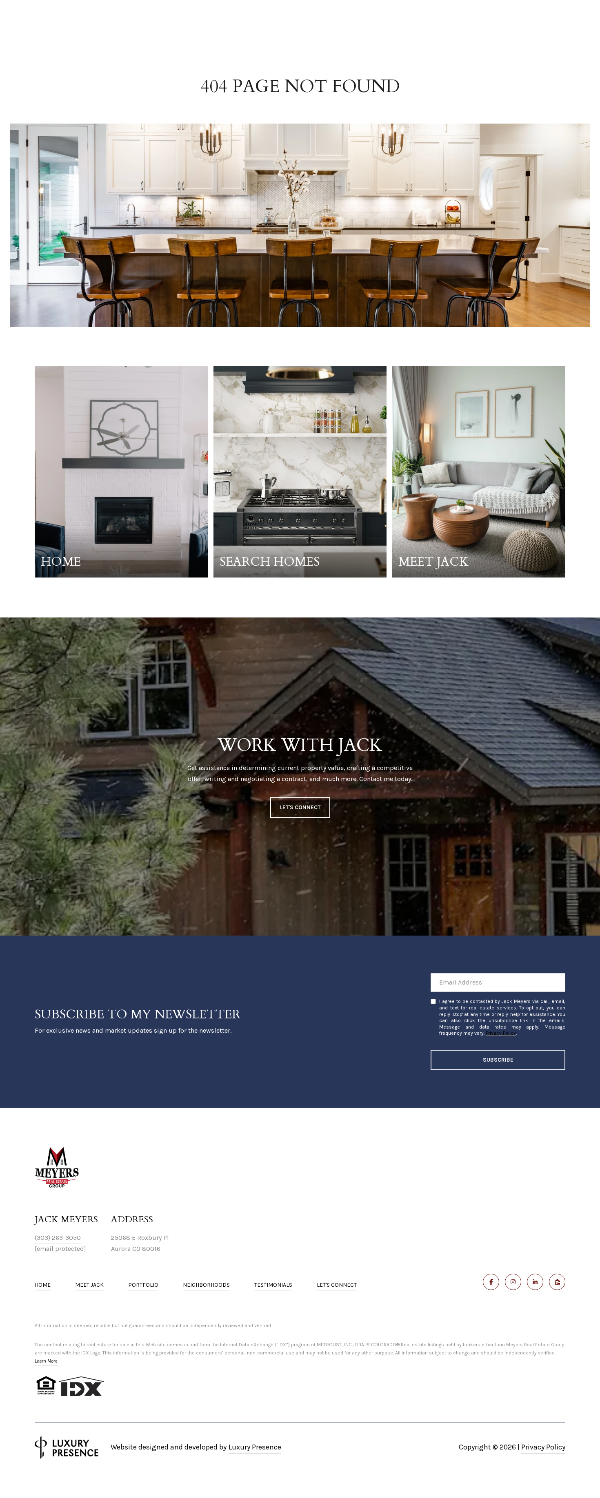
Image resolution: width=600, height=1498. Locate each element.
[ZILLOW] (557, 1282)
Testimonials (273, 1284)
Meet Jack (89, 1284)
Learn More (46, 1361)
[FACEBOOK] (491, 1282)
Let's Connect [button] (300, 807)
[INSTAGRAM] (513, 1282)
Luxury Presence (255, 1447)
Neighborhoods (206, 1284)
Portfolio (143, 1284)
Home (43, 1284)
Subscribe (498, 1059)
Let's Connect (337, 1284)
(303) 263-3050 (58, 1237)
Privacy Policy (501, 1033)
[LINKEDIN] (535, 1282)
